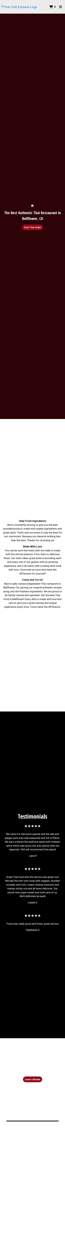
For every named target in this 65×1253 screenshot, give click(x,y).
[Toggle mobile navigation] (60, 7)
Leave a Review (32, 1079)
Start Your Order (32, 227)
